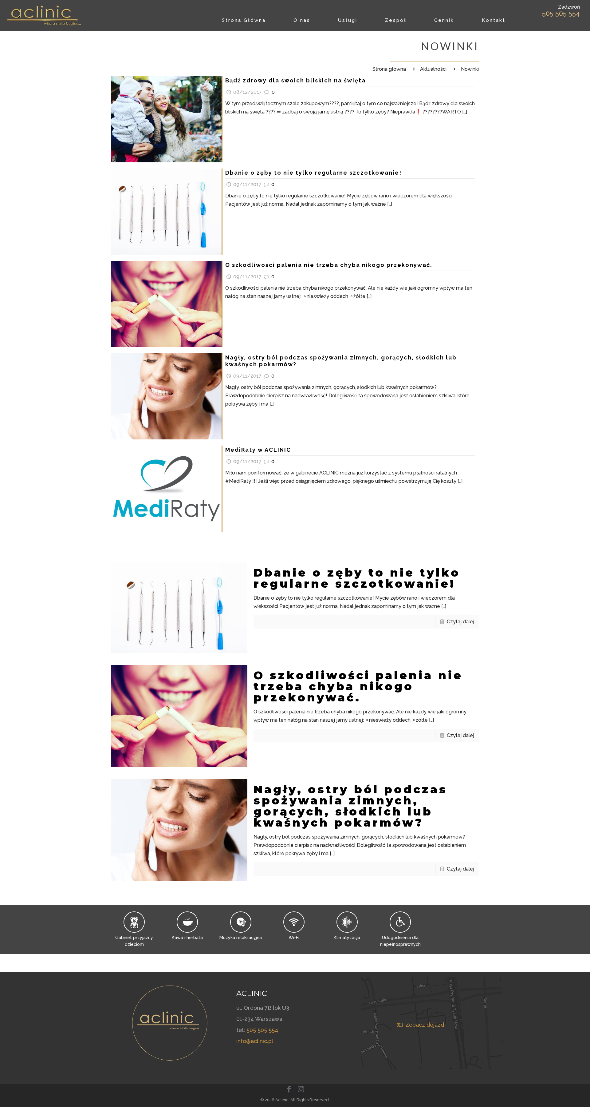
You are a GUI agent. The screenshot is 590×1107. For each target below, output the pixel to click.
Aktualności (433, 69)
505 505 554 (561, 13)
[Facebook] (289, 1089)
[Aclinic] (44, 15)
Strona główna (389, 69)
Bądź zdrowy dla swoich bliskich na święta (295, 80)
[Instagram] (301, 1089)
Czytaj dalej (460, 622)
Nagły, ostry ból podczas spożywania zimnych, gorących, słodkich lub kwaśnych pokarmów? (350, 806)
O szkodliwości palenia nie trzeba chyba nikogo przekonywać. (328, 265)
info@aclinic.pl (254, 1041)
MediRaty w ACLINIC (258, 449)
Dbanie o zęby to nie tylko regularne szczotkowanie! (313, 172)
